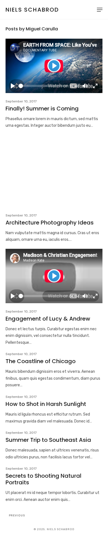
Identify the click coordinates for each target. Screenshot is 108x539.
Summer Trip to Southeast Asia (48, 440)
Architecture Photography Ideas (50, 222)
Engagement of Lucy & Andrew (48, 319)
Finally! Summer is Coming (42, 108)
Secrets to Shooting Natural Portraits (43, 479)
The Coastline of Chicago (41, 361)
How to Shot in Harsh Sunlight (46, 404)
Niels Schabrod (32, 10)
